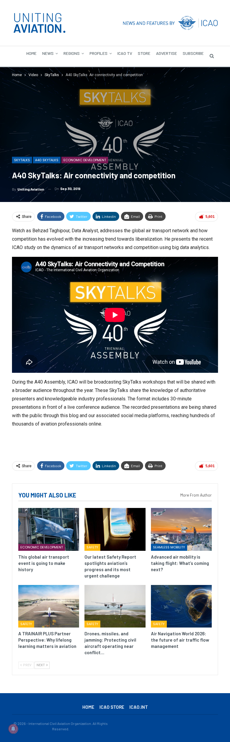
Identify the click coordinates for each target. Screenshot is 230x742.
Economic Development (84, 160)
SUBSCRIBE (193, 53)
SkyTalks (22, 160)
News (48, 53)
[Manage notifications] (13, 729)
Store (144, 53)
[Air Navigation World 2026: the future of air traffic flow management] (181, 606)
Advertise (166, 53)
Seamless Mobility (169, 547)
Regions (71, 53)
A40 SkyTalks (46, 160)
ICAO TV (124, 53)
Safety (92, 547)
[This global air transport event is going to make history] (48, 529)
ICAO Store (111, 707)
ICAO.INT (138, 707)
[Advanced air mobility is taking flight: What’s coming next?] (181, 529)
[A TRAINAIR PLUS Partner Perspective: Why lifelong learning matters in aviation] (48, 606)
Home (31, 53)
